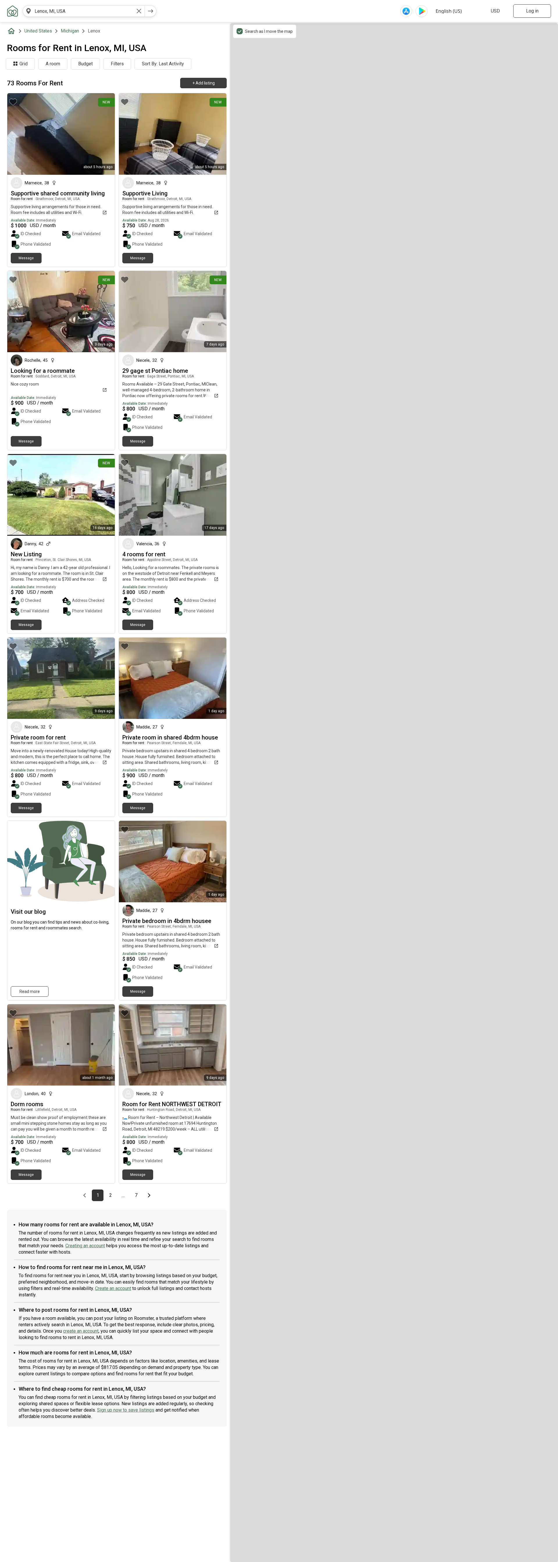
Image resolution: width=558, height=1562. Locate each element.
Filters (117, 63)
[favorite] (13, 102)
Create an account (113, 1288)
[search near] (28, 11)
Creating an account (85, 1245)
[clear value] (139, 11)
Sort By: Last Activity (163, 63)
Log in (532, 11)
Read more (29, 991)
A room (53, 63)
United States (38, 31)
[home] (12, 31)
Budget (85, 63)
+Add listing (203, 83)
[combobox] (84, 11)
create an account (81, 1331)
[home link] (12, 11)
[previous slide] (18, 133)
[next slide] (104, 133)
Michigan (70, 31)
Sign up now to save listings (125, 1410)
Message (26, 258)
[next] (150, 11)
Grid (23, 63)
